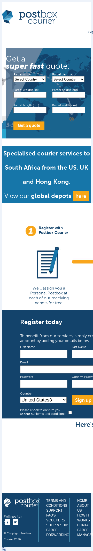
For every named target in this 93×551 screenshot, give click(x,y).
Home (82, 501)
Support (54, 510)
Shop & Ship (57, 525)
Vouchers (55, 520)
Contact (85, 525)
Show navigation (8, 36)
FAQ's (51, 515)
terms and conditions (50, 414)
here (80, 196)
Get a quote (29, 125)
